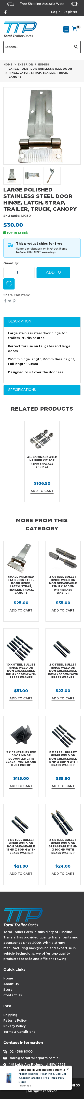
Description (19, 321)
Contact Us (12, 995)
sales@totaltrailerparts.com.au (34, 1058)
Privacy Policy (14, 1026)
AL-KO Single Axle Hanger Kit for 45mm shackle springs (42, 462)
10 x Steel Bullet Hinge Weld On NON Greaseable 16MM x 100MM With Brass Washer (21, 671)
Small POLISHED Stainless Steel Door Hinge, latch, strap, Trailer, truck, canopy (21, 585)
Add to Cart (53, 274)
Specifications (22, 390)
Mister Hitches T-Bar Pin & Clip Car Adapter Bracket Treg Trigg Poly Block (42, 1078)
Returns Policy (15, 1020)
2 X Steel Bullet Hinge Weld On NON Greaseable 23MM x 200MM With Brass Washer (63, 585)
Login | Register (64, 12)
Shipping (10, 1015)
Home (8, 978)
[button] (9, 283)
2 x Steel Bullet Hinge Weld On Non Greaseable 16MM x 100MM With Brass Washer (63, 671)
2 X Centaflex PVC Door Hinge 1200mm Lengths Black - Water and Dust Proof (21, 759)
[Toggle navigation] (66, 29)
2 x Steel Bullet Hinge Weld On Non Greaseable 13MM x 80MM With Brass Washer (20, 846)
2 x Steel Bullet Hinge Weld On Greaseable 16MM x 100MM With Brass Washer (63, 846)
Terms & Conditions (19, 1032)
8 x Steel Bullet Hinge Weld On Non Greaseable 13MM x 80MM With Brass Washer (63, 759)
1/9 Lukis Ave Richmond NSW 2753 (37, 1064)
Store (8, 989)
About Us (11, 984)
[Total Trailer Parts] (20, 29)
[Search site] (76, 47)
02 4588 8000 (20, 1051)
